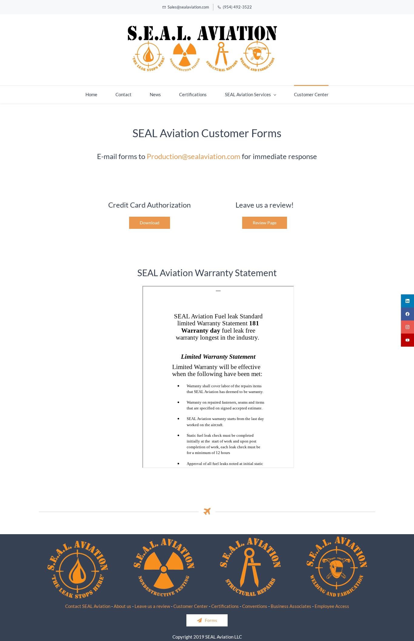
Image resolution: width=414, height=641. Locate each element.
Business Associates (291, 606)
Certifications (225, 606)
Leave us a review (152, 606)
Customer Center (190, 606)
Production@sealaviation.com (193, 156)
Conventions (254, 606)
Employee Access (332, 606)
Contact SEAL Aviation (87, 606)
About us (122, 606)
